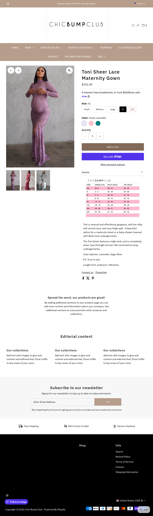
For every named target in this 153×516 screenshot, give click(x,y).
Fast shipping (31, 426)
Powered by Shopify (54, 509)
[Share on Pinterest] (93, 278)
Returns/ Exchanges (78, 56)
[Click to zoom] (69, 70)
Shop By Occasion (80, 47)
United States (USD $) (131, 500)
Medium (100, 109)
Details (85, 172)
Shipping (106, 47)
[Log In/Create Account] (138, 25)
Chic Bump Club (33, 509)
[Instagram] (8, 3)
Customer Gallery (130, 47)
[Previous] (11, 70)
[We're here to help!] (65, 426)
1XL (134, 109)
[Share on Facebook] (83, 278)
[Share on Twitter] (88, 278)
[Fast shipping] (21, 426)
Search (119, 451)
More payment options (113, 164)
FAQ (100, 56)
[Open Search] (133, 25)
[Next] (18, 70)
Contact (53, 56)
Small (86, 109)
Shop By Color (49, 47)
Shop (28, 47)
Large (112, 109)
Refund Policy (123, 456)
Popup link (101, 272)
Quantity (86, 129)
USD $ (140, 3)
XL (123, 109)
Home (14, 47)
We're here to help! (78, 426)
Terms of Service (125, 461)
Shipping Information (127, 472)
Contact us (87, 272)
